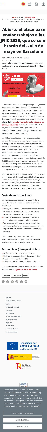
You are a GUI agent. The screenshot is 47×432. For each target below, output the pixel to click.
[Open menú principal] (2, 3)
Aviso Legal (9, 310)
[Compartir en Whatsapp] (21, 281)
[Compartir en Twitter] (12, 281)
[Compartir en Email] (26, 281)
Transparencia (10, 326)
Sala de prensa (30, 17)
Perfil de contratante (12, 329)
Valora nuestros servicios (13, 301)
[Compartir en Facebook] (3, 281)
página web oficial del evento (25, 270)
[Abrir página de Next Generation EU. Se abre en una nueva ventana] (23, 346)
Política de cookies (11, 319)
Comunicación (16, 276)
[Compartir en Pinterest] (16, 281)
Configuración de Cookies (22, 413)
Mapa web (9, 323)
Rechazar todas (22, 420)
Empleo (8, 304)
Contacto (8, 298)
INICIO (14, 17)
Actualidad (6, 276)
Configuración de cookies (13, 316)
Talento (25, 276)
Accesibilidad (10, 313)
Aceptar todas (22, 427)
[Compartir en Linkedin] (7, 281)
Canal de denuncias (12, 332)
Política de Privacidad (12, 307)
